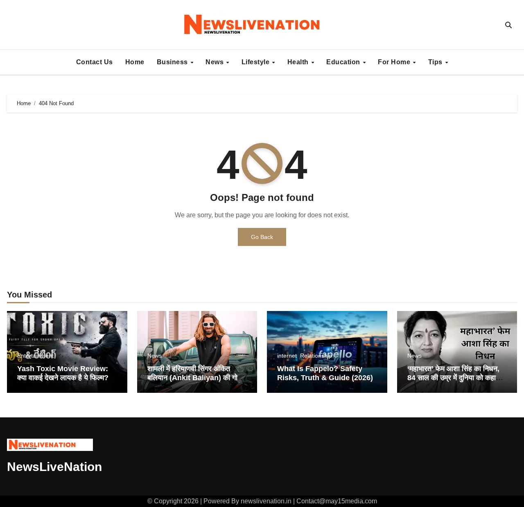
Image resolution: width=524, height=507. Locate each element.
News (216, 62)
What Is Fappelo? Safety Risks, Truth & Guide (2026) (325, 373)
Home (135, 62)
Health (299, 62)
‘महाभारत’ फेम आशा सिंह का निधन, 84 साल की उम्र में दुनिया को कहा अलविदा (453, 377)
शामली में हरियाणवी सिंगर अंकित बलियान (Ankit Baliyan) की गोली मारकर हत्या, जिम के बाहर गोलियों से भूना (195, 382)
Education (344, 62)
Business (173, 62)
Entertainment (35, 355)
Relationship (316, 355)
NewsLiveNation (54, 466)
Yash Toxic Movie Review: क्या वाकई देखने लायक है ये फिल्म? (62, 373)
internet (287, 355)
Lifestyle (256, 62)
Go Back (262, 237)
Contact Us (94, 62)
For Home (395, 62)
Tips (436, 62)
